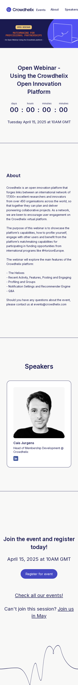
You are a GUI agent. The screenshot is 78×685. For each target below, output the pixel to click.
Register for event (39, 574)
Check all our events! (39, 595)
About (55, 9)
